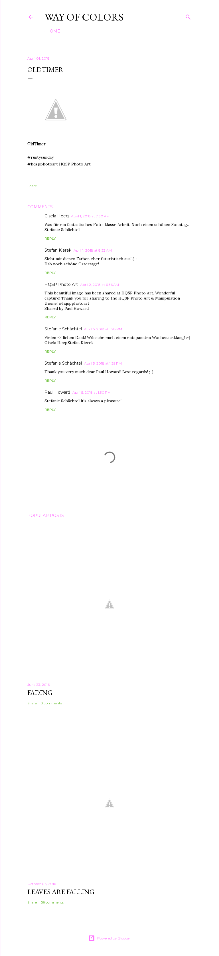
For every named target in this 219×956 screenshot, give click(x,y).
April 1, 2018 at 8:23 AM (93, 250)
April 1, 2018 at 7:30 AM (90, 216)
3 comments (51, 703)
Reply (50, 238)
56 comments (52, 902)
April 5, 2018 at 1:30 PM (91, 392)
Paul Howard (57, 392)
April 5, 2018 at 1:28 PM (103, 329)
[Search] (188, 15)
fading (39, 692)
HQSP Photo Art (61, 284)
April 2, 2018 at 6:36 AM (99, 284)
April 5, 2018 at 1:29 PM (103, 363)
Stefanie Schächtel (63, 329)
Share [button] (32, 186)
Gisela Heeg (56, 216)
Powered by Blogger (114, 938)
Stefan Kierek (57, 250)
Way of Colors (83, 17)
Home (53, 31)
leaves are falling (60, 891)
